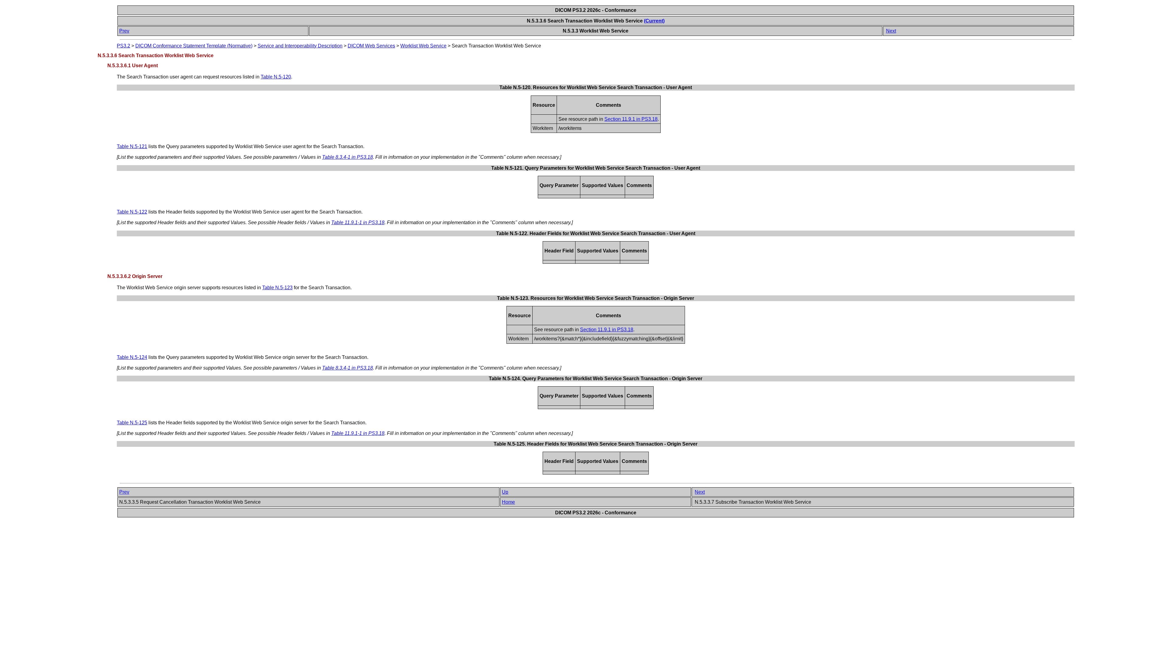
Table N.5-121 (132, 146)
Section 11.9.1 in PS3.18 (631, 119)
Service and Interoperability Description (300, 45)
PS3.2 (123, 45)
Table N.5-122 (132, 211)
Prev (124, 30)
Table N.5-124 (132, 357)
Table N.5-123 (277, 287)
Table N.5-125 (132, 422)
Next (891, 30)
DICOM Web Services (371, 45)
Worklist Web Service (423, 45)
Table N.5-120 (276, 76)
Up (505, 492)
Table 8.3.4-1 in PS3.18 (347, 157)
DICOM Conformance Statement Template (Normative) (193, 45)
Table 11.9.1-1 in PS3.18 (357, 222)
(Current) (654, 20)
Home (508, 502)
